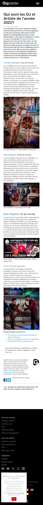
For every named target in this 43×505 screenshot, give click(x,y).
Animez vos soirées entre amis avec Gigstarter (23, 339)
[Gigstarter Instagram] (18, 469)
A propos (5, 459)
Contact (4, 465)
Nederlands (5, 472)
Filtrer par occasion (8, 450)
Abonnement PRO (8, 430)
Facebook (6, 372)
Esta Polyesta (11, 214)
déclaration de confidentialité (16, 493)
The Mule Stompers (12, 62)
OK (14, 499)
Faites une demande (8, 444)
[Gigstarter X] (13, 469)
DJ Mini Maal (8, 266)
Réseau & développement (10, 433)
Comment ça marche (9, 441)
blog (10, 352)
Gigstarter (21, 332)
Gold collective (10, 154)
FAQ (3, 427)
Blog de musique (7, 462)
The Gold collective (27, 39)
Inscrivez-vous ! (7, 424)
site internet (10, 370)
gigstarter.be (14, 361)
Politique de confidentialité (29, 482)
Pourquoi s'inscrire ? (8, 421)
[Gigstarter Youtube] (8, 469)
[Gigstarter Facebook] (3, 469)
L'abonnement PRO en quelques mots (20, 341)
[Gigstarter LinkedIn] (23, 469)
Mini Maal (20, 47)
